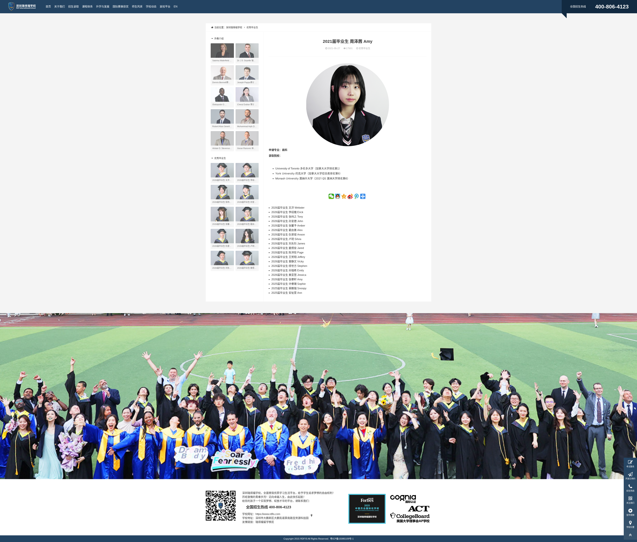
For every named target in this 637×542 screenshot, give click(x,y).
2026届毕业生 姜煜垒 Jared (287, 248)
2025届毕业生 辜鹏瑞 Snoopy (288, 288)
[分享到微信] (331, 196)
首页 (48, 6)
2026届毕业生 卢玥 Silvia (286, 239)
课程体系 (87, 6)
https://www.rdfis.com (267, 514)
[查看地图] (311, 518)
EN (175, 6)
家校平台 (165, 6)
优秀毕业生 (252, 27)
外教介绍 (219, 38)
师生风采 (137, 6)
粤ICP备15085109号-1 (342, 538)
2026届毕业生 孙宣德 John (287, 221)
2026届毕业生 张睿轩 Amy (287, 279)
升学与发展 (102, 6)
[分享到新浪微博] (350, 196)
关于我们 (59, 6)
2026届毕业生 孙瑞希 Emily (287, 270)
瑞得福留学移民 (264, 522)
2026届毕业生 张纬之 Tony (287, 216)
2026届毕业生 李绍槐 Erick (287, 212)
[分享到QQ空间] (344, 196)
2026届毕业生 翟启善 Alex (287, 230)
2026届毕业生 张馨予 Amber (288, 225)
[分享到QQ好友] (337, 196)
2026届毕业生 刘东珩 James (288, 243)
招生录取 (73, 6)
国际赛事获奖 (121, 6)
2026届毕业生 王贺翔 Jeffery (288, 257)
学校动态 (151, 6)
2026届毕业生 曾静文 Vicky (287, 261)
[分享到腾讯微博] (356, 196)
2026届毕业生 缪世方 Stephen (289, 266)
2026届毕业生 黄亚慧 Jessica (288, 274)
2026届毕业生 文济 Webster (287, 207)
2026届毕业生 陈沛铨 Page (287, 252)
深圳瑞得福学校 (234, 27)
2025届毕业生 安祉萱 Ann (286, 292)
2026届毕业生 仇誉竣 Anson (288, 234)
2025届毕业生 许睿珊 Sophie (288, 283)
